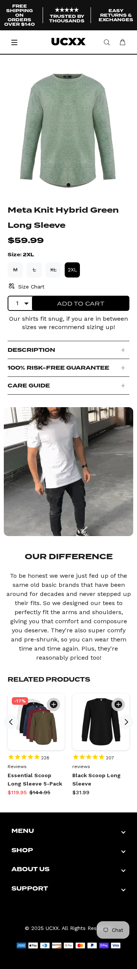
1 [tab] (68, 185)
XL (53, 270)
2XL (72, 270)
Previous (11, 722)
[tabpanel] (68, 129)
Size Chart (31, 287)
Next (126, 722)
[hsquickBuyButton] (53, 704)
